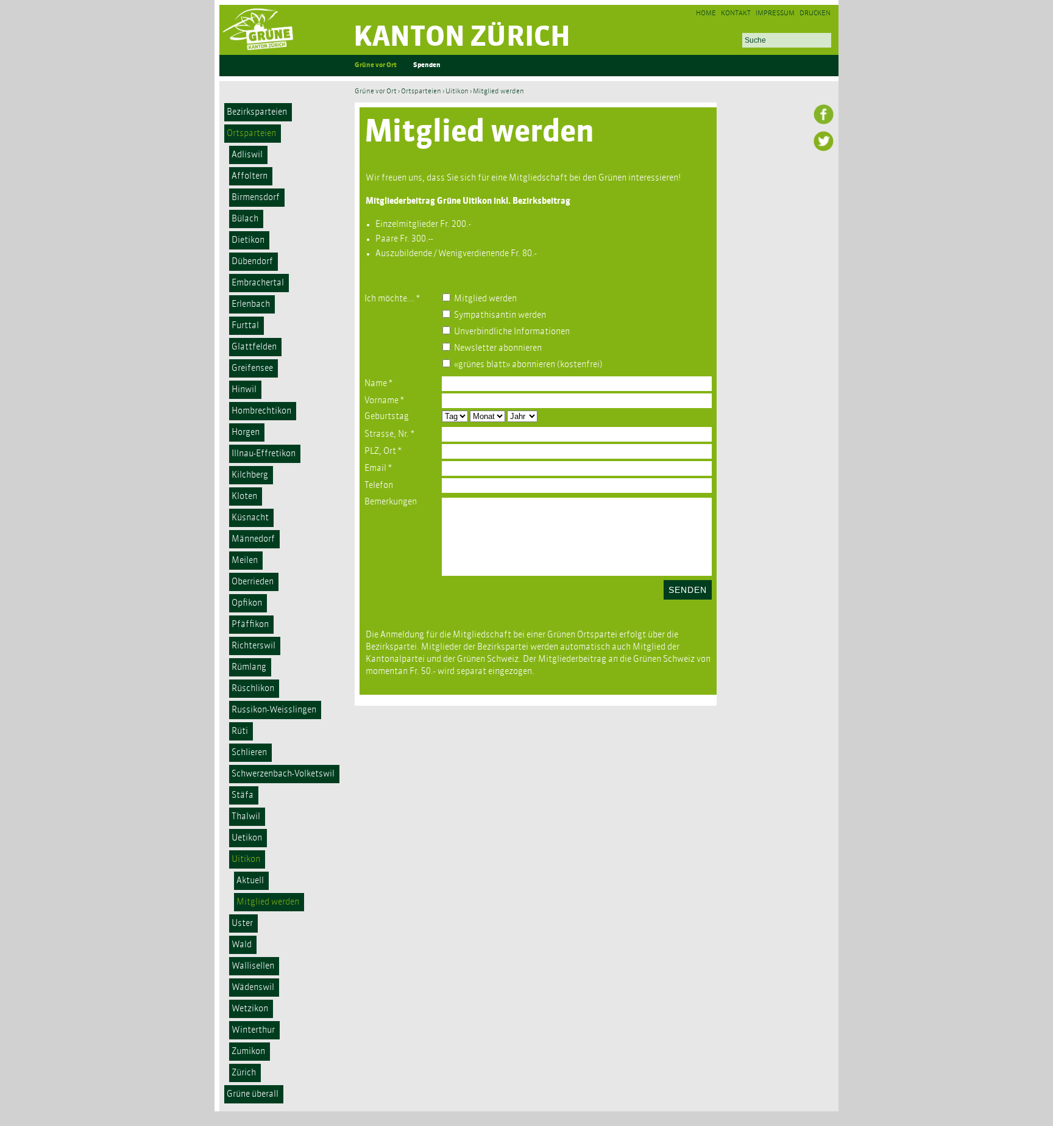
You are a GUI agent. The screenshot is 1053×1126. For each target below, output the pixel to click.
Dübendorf (252, 261)
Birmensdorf (256, 197)
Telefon (378, 485)
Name (378, 383)
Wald (242, 945)
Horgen (246, 432)
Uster (242, 923)
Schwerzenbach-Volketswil (283, 774)
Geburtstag (386, 416)
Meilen (245, 560)
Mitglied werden (267, 902)
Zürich (244, 1073)
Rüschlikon (253, 688)
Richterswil (253, 646)
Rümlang (249, 667)
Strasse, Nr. (389, 434)
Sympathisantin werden (500, 315)
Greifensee (252, 368)
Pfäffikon (250, 624)
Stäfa (243, 795)
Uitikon (246, 859)
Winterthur (253, 1030)
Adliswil (247, 155)
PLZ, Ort (383, 451)
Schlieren (249, 752)
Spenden (427, 65)
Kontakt (736, 13)
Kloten (244, 496)
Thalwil (246, 816)
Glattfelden (254, 347)
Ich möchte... (392, 299)
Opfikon (247, 603)
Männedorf (253, 539)
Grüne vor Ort (376, 65)
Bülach (245, 219)
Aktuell (250, 881)
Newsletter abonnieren (498, 348)
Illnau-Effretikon (264, 454)
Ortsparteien (251, 133)
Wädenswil (253, 987)
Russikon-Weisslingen (274, 710)
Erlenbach (251, 304)
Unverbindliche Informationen (512, 332)
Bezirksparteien (257, 112)
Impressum (775, 13)
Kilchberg (250, 475)
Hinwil (244, 389)
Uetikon (247, 838)
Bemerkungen (390, 502)
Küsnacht (250, 518)
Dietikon (248, 240)
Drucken (815, 13)
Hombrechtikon (261, 411)
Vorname (384, 400)
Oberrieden (253, 582)
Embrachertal (258, 283)
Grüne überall (252, 1094)
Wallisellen (253, 966)
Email (378, 468)
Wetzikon (250, 1009)
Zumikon (248, 1051)
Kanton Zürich (461, 38)
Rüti (240, 731)
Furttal (245, 325)
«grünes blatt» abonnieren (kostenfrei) (528, 364)
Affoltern (250, 176)
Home (706, 13)
